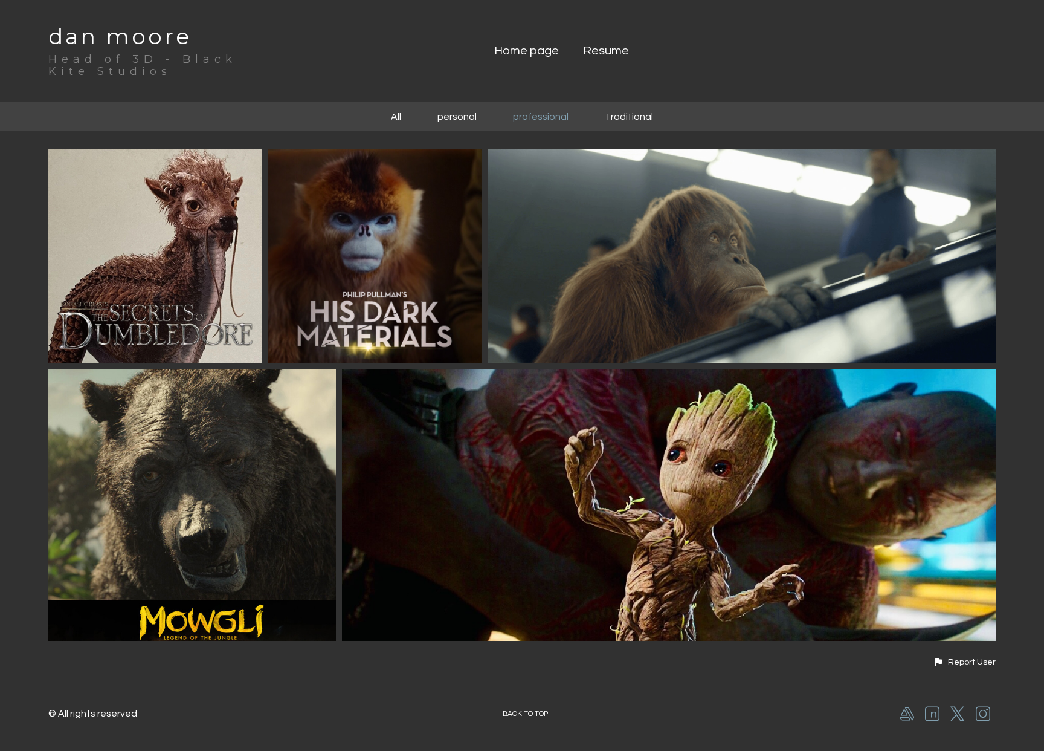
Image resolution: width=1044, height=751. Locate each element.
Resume (606, 51)
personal (457, 117)
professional (541, 117)
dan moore (120, 36)
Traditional (629, 117)
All (396, 117)
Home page (526, 51)
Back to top (525, 714)
